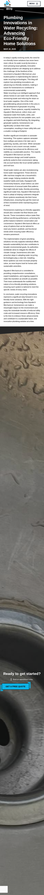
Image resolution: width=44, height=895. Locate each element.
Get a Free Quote (15, 686)
